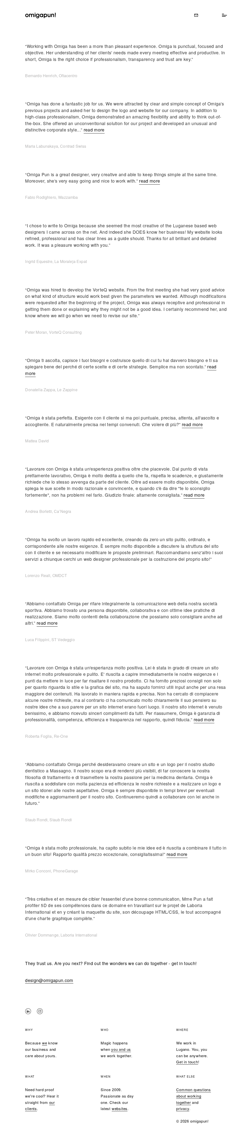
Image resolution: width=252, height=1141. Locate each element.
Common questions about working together (193, 1096)
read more (94, 130)
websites (119, 1108)
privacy (182, 1108)
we (44, 1042)
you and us (121, 1049)
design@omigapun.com (49, 980)
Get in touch (187, 1061)
